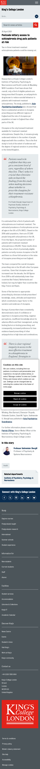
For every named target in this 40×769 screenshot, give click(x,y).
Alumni (12, 578)
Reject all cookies (20, 399)
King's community (16, 658)
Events (12, 637)
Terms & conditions (16, 738)
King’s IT (13, 610)
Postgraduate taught (17, 524)
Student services (16, 594)
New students (15, 562)
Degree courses (16, 519)
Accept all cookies (20, 405)
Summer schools (16, 540)
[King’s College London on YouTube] (28, 497)
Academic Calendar (17, 615)
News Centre (15, 632)
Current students (16, 567)
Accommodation (16, 599)
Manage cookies (15, 765)
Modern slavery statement (18, 749)
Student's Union (16, 642)
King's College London (13, 9)
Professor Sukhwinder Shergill (25, 448)
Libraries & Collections (18, 605)
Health (5, 465)
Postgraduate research (18, 529)
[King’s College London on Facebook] (4, 497)
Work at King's (15, 653)
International (14, 535)
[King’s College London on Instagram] (16, 497)
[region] (20, 384)
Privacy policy (14, 744)
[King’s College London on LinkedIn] (22, 497)
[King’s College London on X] (10, 497)
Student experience (17, 545)
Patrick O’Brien (8, 431)
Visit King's (14, 648)
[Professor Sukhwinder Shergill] (8, 451)
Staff (12, 572)
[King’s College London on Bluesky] (34, 497)
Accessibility (13, 760)
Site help (12, 754)
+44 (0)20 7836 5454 (9, 674)
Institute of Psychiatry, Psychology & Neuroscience (18, 479)
